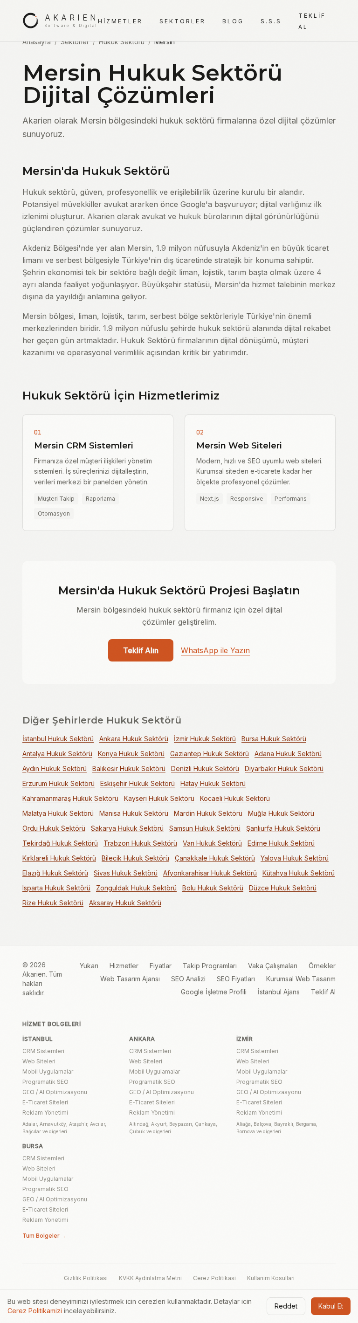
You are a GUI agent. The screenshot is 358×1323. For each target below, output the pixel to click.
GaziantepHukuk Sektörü (209, 754)
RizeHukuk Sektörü (52, 903)
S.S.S (271, 21)
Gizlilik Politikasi (86, 1278)
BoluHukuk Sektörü (212, 888)
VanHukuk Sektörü (212, 843)
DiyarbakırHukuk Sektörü (284, 768)
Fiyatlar (161, 966)
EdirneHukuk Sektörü (281, 843)
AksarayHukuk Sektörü (125, 903)
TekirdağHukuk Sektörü (60, 843)
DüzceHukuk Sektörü (283, 888)
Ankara (142, 1038)
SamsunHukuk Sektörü (205, 828)
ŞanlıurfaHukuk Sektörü (283, 828)
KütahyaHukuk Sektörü (298, 873)
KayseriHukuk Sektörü (159, 798)
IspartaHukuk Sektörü (56, 888)
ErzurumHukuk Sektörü (58, 783)
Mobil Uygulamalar (47, 1071)
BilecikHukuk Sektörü (135, 858)
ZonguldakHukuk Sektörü (136, 888)
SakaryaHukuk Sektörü (127, 828)
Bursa (32, 1146)
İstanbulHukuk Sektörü (58, 739)
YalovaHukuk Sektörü (295, 858)
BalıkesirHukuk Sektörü (128, 768)
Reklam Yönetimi (45, 1112)
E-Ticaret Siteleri (45, 1102)
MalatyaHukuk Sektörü (58, 813)
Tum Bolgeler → (44, 1235)
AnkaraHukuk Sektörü (133, 739)
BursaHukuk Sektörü (273, 739)
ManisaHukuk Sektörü (133, 813)
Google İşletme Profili (214, 992)
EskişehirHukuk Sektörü (137, 783)
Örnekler (322, 966)
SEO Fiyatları (236, 979)
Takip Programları (210, 966)
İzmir (244, 1038)
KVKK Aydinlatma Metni (150, 1278)
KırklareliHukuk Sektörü (59, 858)
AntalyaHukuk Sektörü (57, 754)
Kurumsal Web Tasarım (301, 979)
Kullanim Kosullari (271, 1278)
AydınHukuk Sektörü (54, 768)
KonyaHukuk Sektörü (131, 754)
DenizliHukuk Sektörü (205, 768)
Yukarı (89, 966)
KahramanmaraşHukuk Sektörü (70, 798)
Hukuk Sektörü (122, 42)
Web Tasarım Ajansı (130, 979)
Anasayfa (36, 42)
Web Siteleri (38, 1061)
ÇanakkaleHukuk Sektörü (215, 858)
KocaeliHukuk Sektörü (235, 798)
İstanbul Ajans (279, 992)
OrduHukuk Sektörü (53, 828)
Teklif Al (323, 992)
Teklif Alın (140, 650)
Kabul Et (330, 1306)
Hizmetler (120, 21)
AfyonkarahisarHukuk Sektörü (210, 873)
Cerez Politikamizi (34, 1311)
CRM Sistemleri (43, 1050)
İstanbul (37, 1038)
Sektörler (182, 21)
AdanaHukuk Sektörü (288, 754)
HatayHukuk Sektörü (213, 783)
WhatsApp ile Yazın (215, 650)
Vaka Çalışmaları (272, 966)
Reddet (286, 1306)
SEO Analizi (188, 979)
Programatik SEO (45, 1081)
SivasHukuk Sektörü (126, 873)
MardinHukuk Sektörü (208, 813)
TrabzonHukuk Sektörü (140, 843)
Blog (233, 21)
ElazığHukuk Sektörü (55, 873)
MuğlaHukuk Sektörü (281, 813)
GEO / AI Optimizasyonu (54, 1092)
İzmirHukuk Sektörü (205, 739)
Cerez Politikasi (214, 1278)
